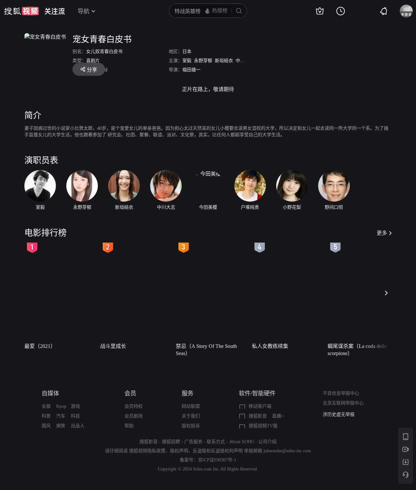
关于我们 (191, 416)
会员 (130, 393)
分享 (92, 70)
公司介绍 (267, 441)
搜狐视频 (21, 11)
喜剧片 (93, 60)
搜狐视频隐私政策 (147, 450)
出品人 (77, 425)
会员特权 (133, 406)
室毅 (186, 60)
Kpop (61, 406)
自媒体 (50, 393)
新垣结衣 (224, 60)
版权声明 (179, 450)
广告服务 (193, 441)
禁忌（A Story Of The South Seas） (206, 349)
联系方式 (216, 441)
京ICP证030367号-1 (217, 459)
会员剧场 (133, 416)
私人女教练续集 (270, 346)
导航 (83, 11)
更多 (382, 233)
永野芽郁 (203, 60)
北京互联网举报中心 (343, 403)
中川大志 (245, 60)
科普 (46, 416)
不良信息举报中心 (341, 393)
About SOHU (241, 441)
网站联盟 (191, 406)
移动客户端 (260, 406)
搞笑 (60, 425)
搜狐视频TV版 (263, 425)
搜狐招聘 (171, 441)
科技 (75, 416)
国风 (46, 425)
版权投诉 (191, 425)
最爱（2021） (40, 346)
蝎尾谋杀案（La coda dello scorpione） (357, 349)
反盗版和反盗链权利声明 (218, 450)
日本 (186, 51)
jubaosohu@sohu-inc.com (287, 450)
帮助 (129, 425)
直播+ (278, 416)
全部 (46, 406)
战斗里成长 (113, 346)
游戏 (75, 406)
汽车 (60, 416)
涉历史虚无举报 (339, 414)
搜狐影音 (258, 416)
